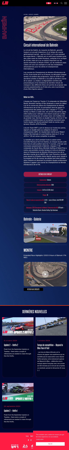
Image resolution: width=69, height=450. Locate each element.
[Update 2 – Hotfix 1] (18, 392)
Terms (27, 436)
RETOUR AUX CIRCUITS (33, 289)
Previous (27, 233)
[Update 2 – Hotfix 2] (18, 326)
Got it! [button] (50, 444)
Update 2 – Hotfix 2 (11, 345)
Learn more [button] (39, 439)
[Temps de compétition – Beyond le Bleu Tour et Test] (51, 326)
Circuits (31, 14)
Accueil (26, 14)
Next (63, 233)
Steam (48, 3)
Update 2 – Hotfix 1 (11, 410)
